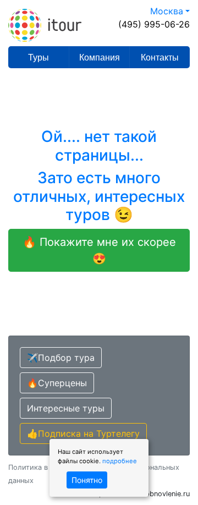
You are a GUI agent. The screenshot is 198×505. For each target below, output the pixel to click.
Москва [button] (166, 11)
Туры (38, 57)
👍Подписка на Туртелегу (83, 433)
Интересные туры (66, 408)
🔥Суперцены (57, 382)
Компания (99, 57)
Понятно (87, 480)
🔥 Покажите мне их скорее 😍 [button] (99, 250)
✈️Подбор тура (61, 357)
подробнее (119, 461)
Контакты (160, 57)
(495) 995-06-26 (154, 24)
